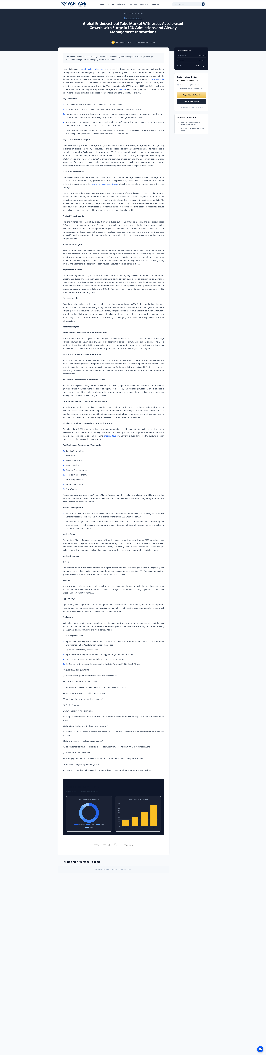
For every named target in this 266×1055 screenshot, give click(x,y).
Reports (111, 4)
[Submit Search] (203, 4)
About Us (155, 4)
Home (102, 4)
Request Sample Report (191, 95)
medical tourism (111, 436)
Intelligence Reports (136, 13)
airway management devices (105, 184)
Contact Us (144, 4)
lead (109, 589)
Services (133, 4)
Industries (122, 4)
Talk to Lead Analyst (191, 102)
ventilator (123, 89)
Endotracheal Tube (156, 79)
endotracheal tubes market (94, 69)
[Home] (73, 4)
